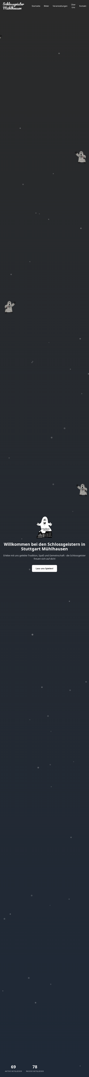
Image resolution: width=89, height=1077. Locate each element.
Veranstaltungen (60, 6)
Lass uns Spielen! (44, 568)
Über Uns (73, 6)
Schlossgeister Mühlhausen (13, 6)
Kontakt (82, 6)
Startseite (36, 6)
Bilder (46, 6)
